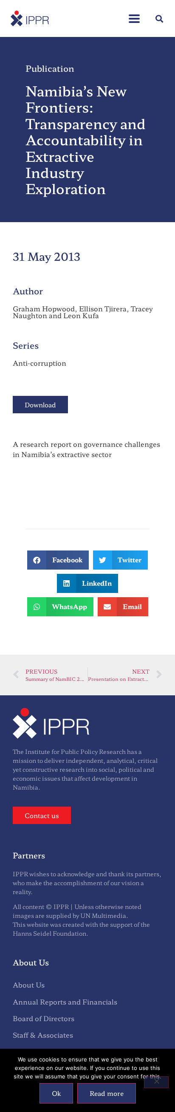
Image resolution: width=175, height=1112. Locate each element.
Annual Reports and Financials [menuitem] (65, 1001)
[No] (156, 1082)
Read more (107, 1093)
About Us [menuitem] (29, 984)
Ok (56, 1093)
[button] (134, 14)
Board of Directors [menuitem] (43, 1018)
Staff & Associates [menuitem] (43, 1035)
